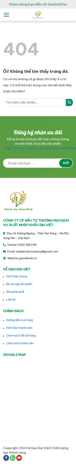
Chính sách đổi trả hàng (21, 335)
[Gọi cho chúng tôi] (13, 458)
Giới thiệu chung (16, 276)
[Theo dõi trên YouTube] (19, 458)
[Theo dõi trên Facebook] (6, 458)
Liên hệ (10, 299)
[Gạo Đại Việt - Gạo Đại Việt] (38, 15)
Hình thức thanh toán (19, 328)
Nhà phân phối (15, 292)
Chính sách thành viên (20, 343)
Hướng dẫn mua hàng (19, 320)
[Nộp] (69, 102)
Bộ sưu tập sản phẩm (19, 284)
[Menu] (6, 15)
